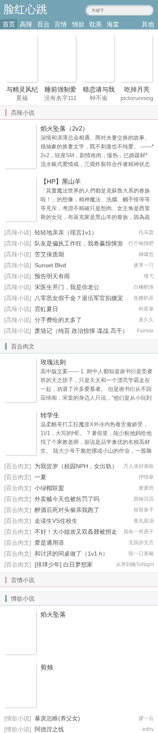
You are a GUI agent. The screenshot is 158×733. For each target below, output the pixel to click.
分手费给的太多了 (58, 319)
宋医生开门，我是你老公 (67, 287)
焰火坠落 (53, 614)
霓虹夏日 (46, 309)
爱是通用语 (49, 542)
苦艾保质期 (49, 254)
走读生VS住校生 (56, 520)
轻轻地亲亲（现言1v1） (66, 232)
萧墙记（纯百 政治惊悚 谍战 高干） (81, 330)
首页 (9, 24)
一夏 (40, 477)
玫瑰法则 (53, 362)
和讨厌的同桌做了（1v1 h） (71, 553)
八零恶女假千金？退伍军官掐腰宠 (79, 298)
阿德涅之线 (49, 729)
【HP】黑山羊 (60, 181)
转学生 (49, 415)
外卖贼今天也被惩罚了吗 (67, 499)
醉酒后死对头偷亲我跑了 (67, 509)
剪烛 (46, 667)
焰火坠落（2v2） (64, 128)
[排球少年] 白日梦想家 (64, 564)
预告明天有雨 (52, 276)
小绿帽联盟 (49, 488)
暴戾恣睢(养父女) (57, 718)
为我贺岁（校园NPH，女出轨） (76, 466)
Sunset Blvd (50, 265)
